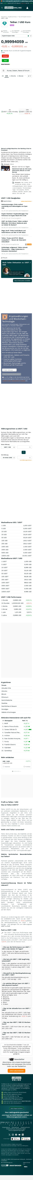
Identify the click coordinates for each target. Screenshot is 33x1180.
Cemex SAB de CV (10, 729)
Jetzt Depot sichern (16, 1108)
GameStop (8, 750)
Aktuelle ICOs (6, 688)
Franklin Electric (10, 744)
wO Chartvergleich (14, 218)
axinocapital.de (13, 244)
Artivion (7, 735)
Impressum (6, 1127)
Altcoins (4, 691)
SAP (24, 193)
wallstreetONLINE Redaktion (18, 211)
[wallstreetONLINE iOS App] (15, 1140)
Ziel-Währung (4, 455)
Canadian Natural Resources (14, 732)
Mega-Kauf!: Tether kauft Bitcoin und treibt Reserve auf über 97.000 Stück (13, 231)
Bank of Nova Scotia (11, 726)
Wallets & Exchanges (8, 712)
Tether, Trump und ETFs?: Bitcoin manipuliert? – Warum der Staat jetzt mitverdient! (13, 240)
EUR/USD (20, 191)
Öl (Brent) (14, 191)
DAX (22, 182)
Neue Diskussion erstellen (22, 280)
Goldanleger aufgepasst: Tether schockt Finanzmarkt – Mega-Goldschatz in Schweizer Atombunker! (14, 249)
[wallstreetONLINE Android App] (25, 1140)
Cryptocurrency (12, 16)
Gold (30, 191)
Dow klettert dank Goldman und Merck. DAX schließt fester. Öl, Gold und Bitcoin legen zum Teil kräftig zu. (21, 177)
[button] (16, 948)
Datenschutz (25, 1127)
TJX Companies (20, 189)
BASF (6, 723)
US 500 (26, 182)
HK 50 (25, 186)
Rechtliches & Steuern (9, 706)
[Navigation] (2, 8)
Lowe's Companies (17, 188)
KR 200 (24, 184)
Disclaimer (15, 1127)
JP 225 (28, 184)
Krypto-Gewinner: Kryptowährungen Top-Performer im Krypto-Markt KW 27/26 (14, 214)
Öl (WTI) (27, 189)
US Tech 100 (18, 184)
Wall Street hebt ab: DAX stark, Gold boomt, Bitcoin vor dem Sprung (22, 170)
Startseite (3, 16)
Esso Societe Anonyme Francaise (15, 738)
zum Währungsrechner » (26, 460)
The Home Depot (27, 188)
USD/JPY (26, 191)
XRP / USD (6, 761)
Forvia (6, 741)
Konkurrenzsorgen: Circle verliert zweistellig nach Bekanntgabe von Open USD (14, 206)
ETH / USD (19, 193)
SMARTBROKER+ (26, 1101)
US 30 (30, 182)
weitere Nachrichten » (26, 201)
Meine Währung (5, 444)
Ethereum (4, 697)
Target (13, 189)
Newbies (4, 703)
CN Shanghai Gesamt (17, 186)
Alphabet (7, 747)
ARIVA (23, 1145)
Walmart (29, 186)
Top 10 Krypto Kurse (24, 16)
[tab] (16, 951)
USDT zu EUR (5, 926)
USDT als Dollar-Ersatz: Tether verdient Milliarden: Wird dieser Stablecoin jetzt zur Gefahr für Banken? (14, 223)
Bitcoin (12, 164)
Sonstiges (4, 709)
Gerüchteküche (6, 700)
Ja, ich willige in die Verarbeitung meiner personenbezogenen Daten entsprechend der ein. (16, 378)
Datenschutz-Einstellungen (16, 1129)
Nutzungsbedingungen (17, 1130)
